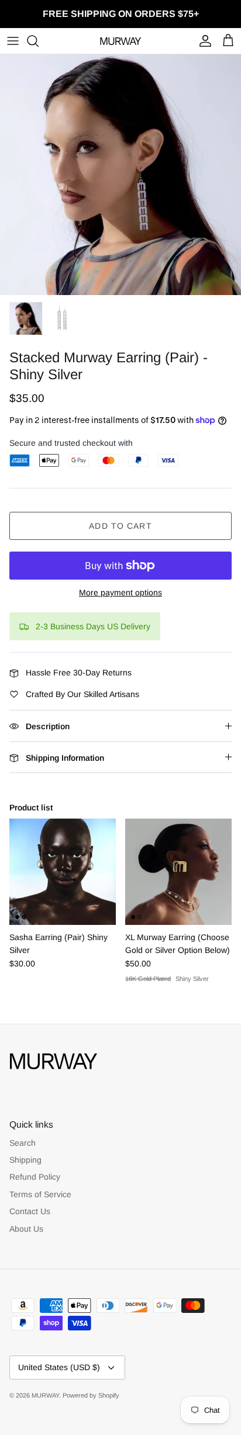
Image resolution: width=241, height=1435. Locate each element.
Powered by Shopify (91, 1395)
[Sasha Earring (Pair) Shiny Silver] (62, 872)
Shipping (25, 1159)
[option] (120, 174)
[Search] (38, 41)
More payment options (120, 592)
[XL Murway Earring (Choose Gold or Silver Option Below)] (178, 872)
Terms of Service (40, 1194)
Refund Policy (34, 1176)
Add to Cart (120, 526)
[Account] (202, 41)
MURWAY (45, 1395)
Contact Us (29, 1211)
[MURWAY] (120, 41)
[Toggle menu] (13, 41)
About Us (26, 1228)
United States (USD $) (59, 1367)
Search (22, 1143)
